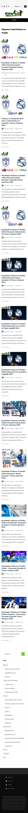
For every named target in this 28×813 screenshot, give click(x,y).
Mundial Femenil (10, 734)
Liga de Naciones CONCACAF (14, 738)
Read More (6, 90)
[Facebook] (2, 6)
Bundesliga (8, 715)
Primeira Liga (9, 719)
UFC (4, 757)
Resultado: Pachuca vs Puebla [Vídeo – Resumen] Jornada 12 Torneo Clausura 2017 (14, 568)
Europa (5, 696)
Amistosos (8, 746)
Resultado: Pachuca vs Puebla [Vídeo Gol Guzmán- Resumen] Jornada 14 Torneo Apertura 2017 (14, 523)
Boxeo (5, 750)
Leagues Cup (9, 684)
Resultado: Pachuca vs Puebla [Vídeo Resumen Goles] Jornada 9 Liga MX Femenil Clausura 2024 (13, 66)
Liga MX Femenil (10, 673)
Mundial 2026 (9, 730)
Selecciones (7, 726)
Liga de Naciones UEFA (12, 742)
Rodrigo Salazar (14, 72)
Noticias (7, 677)
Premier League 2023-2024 (14, 704)
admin (11, 128)
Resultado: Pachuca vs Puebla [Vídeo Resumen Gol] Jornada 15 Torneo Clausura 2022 (13, 232)
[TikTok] (6, 6)
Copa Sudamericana (11, 692)
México (5, 665)
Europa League (10, 688)
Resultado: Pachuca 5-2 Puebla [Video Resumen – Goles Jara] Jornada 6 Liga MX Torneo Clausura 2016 (14, 615)
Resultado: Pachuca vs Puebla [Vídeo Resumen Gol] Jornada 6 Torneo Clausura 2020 (13, 422)
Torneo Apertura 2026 (12, 669)
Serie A (7, 707)
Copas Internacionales (10, 680)
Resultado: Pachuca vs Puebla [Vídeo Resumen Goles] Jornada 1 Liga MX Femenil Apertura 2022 (13, 178)
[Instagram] (9, 6)
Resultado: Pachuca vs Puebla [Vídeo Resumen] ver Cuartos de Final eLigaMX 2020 (13, 326)
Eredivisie (8, 723)
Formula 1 (6, 753)
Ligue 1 (7, 711)
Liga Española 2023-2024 (13, 700)
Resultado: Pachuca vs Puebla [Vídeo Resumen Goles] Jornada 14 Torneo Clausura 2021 (13, 279)
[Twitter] (4, 6)
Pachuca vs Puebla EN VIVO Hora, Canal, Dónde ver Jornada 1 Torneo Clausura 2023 (12, 122)
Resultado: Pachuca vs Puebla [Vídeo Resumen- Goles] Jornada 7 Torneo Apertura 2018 (13, 474)
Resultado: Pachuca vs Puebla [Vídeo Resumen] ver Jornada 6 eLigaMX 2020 (14, 372)
